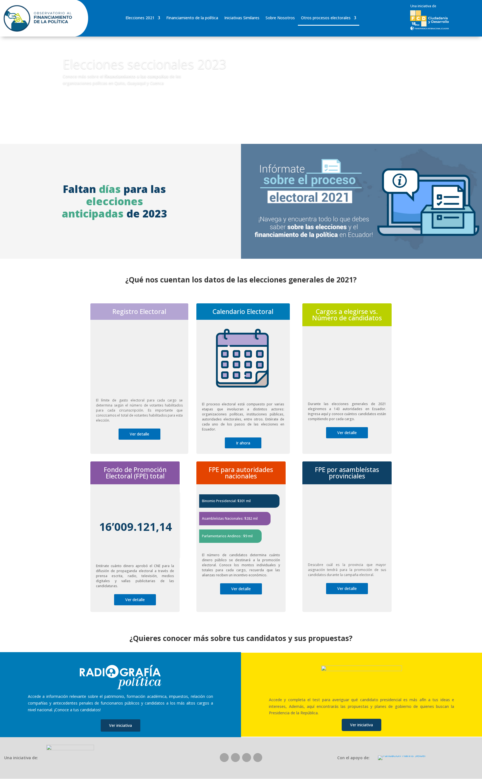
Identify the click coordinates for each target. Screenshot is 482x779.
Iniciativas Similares (241, 18)
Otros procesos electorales (326, 18)
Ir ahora (243, 443)
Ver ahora (82, 99)
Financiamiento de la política (192, 18)
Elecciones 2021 (140, 18)
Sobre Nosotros (280, 18)
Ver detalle (139, 434)
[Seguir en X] (235, 757)
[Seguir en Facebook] (224, 757)
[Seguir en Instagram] (246, 757)
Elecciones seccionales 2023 (144, 63)
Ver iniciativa (120, 725)
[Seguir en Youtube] (257, 757)
